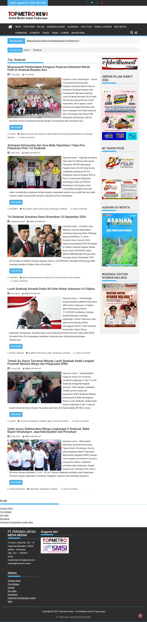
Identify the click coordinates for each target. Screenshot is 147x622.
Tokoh (45, 33)
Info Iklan (4, 515)
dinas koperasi (40, 134)
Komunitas (21, 33)
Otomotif (34, 33)
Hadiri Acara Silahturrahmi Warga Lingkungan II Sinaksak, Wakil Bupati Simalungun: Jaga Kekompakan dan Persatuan (48, 430)
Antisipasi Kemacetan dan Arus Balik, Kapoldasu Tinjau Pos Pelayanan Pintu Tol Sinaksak (46, 147)
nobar (49, 353)
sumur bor (56, 421)
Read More (16, 127)
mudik (34, 209)
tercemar (65, 421)
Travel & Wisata (103, 27)
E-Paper (65, 33)
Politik (40, 27)
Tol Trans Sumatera (59, 278)
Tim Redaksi (5, 512)
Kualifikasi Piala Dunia (37, 353)
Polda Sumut (43, 209)
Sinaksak (11, 137)
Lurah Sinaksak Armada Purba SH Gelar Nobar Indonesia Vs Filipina (51, 289)
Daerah (13, 134)
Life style (86, 27)
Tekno (55, 33)
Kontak (11, 587)
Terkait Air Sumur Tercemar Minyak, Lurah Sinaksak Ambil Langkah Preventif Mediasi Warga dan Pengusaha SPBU (50, 362)
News (18, 27)
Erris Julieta (29, 75)
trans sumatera (74, 278)
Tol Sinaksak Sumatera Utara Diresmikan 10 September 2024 (46, 217)
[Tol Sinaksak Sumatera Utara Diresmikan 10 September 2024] (34, 226)
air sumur (24, 421)
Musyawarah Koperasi (73, 134)
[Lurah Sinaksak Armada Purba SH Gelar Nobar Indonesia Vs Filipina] (34, 298)
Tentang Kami (6, 508)
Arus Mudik (27, 209)
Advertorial (78, 33)
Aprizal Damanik (26, 134)
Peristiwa (29, 27)
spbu (49, 421)
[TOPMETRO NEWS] (10, 26)
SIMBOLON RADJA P (32, 153)
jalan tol (26, 278)
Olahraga (72, 27)
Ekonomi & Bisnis (56, 27)
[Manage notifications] (140, 615)
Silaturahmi (34, 489)
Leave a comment (27, 137)
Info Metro (120, 27)
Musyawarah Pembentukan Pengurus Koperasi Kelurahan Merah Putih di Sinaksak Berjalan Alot (48, 68)
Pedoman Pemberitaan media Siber (16, 522)
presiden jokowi (36, 278)
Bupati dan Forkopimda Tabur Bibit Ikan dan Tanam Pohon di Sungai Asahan (63, 41)
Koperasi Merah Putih (55, 134)
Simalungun (88, 134)
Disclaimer (5, 519)
